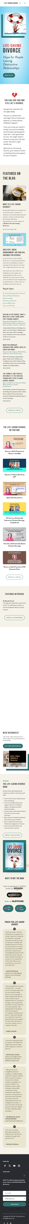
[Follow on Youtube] (14, 1166)
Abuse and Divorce (9, 383)
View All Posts (14, 410)
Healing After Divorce (16, 321)
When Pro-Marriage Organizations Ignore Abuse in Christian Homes (14, 347)
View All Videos (14, 577)
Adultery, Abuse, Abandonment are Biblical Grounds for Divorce (14, 253)
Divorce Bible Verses (9, 303)
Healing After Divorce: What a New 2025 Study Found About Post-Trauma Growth (14, 316)
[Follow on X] (10, 1166)
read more (6, 339)
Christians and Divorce (9, 301)
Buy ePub (22, 908)
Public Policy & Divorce (10, 323)
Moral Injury (13, 352)
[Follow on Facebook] (5, 1166)
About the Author (12, 835)
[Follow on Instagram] (19, 1166)
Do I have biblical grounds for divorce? (14, 293)
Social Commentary (16, 354)
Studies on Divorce (19, 325)
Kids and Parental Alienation (11, 296)
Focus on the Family (9, 306)
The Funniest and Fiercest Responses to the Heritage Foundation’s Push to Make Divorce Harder (13, 377)
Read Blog (9, 75)
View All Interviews (14, 617)
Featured (6, 321)
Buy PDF (9, 908)
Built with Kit (14, 1209)
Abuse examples (7, 298)
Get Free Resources (13, 746)
